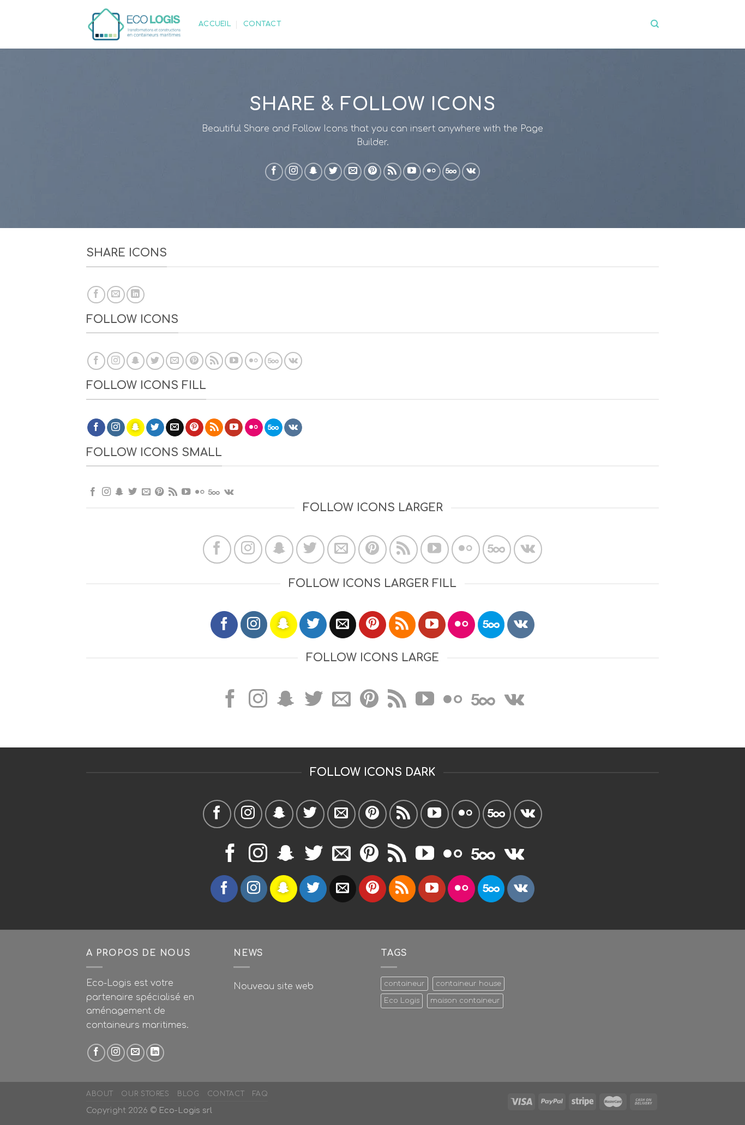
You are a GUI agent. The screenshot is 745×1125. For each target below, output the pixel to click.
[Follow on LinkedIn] (155, 1053)
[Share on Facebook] (96, 295)
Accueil (215, 24)
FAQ (260, 1094)
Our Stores (145, 1094)
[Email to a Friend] (116, 295)
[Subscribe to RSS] (392, 172)
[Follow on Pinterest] (373, 172)
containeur (404, 984)
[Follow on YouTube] (412, 172)
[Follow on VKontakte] (471, 172)
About (99, 1094)
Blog (188, 1094)
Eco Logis (401, 1000)
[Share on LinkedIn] (136, 295)
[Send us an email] (353, 172)
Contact (262, 24)
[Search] (655, 24)
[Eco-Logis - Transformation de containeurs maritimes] (134, 24)
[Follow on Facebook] (274, 172)
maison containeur (465, 1000)
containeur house (468, 984)
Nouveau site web (273, 986)
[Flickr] (432, 172)
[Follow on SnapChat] (313, 172)
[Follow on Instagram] (294, 172)
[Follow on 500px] (451, 172)
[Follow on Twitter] (333, 172)
